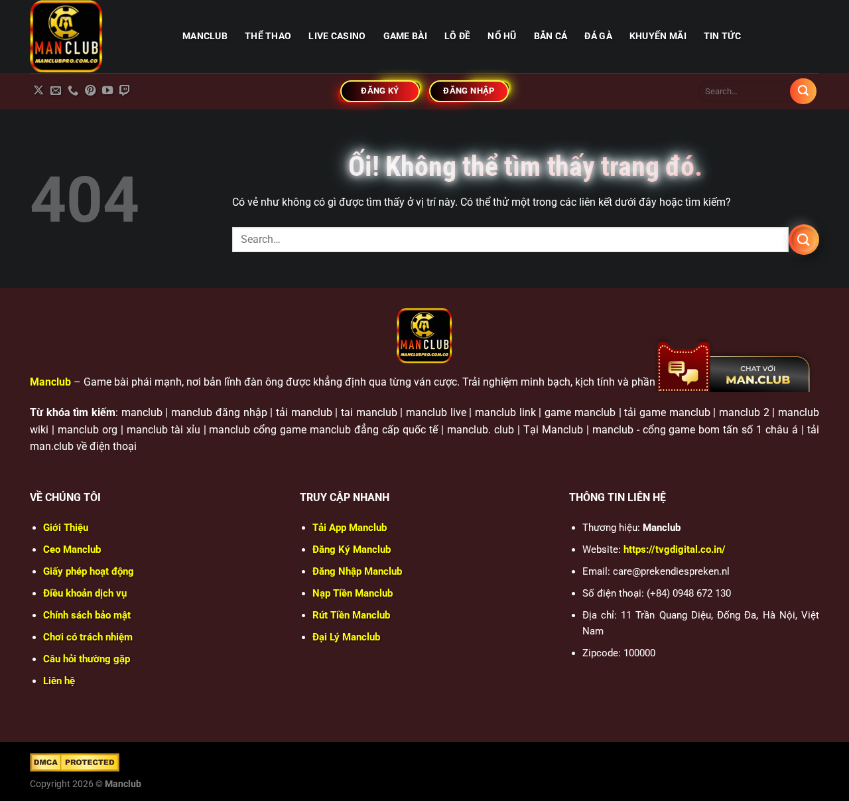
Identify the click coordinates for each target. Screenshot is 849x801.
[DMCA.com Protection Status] (74, 762)
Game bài (405, 36)
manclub (205, 36)
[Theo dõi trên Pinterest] (90, 91)
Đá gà (598, 36)
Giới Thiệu (65, 528)
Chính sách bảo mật (87, 615)
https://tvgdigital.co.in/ (674, 549)
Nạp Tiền (352, 593)
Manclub (50, 382)
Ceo (72, 549)
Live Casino (336, 36)
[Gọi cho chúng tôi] (73, 91)
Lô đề (457, 36)
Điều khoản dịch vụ (85, 593)
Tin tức (722, 36)
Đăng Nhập (357, 571)
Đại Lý (346, 637)
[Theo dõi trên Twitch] (124, 91)
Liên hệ (59, 681)
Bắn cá (551, 36)
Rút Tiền (351, 615)
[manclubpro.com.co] (96, 36)
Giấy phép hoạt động (88, 571)
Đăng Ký (351, 549)
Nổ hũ (502, 36)
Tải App (349, 528)
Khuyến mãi (657, 36)
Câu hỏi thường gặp (86, 659)
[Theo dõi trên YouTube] (107, 91)
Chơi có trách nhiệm (88, 637)
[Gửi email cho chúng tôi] (55, 91)
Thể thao (268, 36)
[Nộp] (803, 91)
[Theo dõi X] (38, 91)
